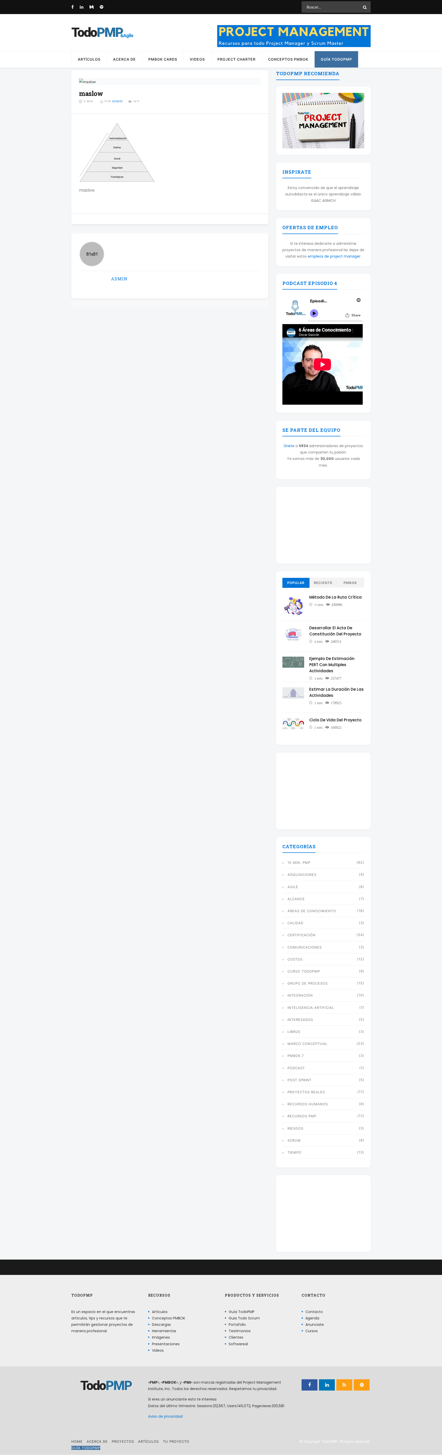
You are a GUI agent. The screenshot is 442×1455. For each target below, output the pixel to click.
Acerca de (124, 59)
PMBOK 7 (296, 1056)
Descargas (161, 1324)
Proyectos (123, 1441)
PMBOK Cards (162, 59)
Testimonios (240, 1331)
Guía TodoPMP (336, 59)
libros (294, 1032)
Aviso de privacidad (165, 1416)
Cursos (311, 1331)
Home (77, 1441)
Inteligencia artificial (311, 1008)
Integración (300, 995)
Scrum (294, 1140)
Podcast (296, 1068)
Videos (197, 59)
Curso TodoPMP (304, 971)
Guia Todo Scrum (244, 1318)
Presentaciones (166, 1344)
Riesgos (295, 1128)
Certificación (302, 935)
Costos (295, 959)
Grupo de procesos (308, 983)
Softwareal (238, 1344)
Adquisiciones (302, 875)
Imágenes (161, 1337)
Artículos (89, 59)
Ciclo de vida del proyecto (335, 720)
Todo (97, 32)
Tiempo (295, 1152)
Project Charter (236, 59)
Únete (289, 445)
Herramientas (164, 1331)
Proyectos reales (306, 1092)
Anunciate (314, 1324)
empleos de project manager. (334, 256)
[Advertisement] (323, 525)
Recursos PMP (302, 1116)
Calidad (295, 923)
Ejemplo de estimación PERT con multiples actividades (332, 665)
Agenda (312, 1318)
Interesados (300, 1020)
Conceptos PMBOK (288, 59)
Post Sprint (300, 1080)
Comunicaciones (305, 947)
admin (117, 101)
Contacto (314, 1311)
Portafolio (237, 1324)
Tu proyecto (176, 1441)
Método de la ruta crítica (335, 597)
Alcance (296, 899)
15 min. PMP (299, 863)
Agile (293, 887)
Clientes (236, 1337)
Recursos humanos (308, 1104)
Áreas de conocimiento (312, 911)
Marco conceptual (307, 1044)
